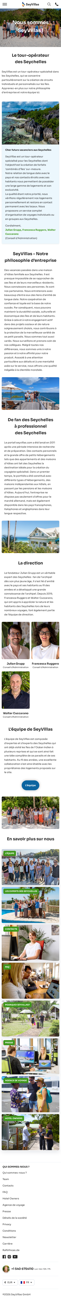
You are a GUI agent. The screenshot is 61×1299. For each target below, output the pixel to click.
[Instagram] (9, 1256)
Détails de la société (15, 1217)
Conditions (9, 1230)
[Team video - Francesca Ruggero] (45, 640)
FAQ (5, 1192)
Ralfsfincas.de (11, 1250)
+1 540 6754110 (22, 1269)
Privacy (7, 1224)
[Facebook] (4, 1256)
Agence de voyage (14, 1204)
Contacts (8, 1185)
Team (6, 1179)
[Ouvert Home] (30, 4)
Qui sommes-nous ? (15, 1172)
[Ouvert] (4, 4)
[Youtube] (15, 1256)
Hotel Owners (11, 1198)
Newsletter (9, 1237)
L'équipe (30, 785)
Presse (7, 1211)
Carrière (8, 1243)
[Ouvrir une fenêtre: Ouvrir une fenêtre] (56, 4)
